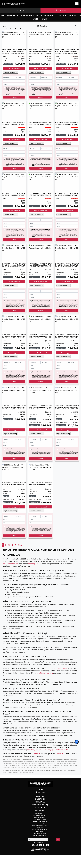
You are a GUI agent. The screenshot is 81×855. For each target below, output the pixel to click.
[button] (77, 742)
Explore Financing (10, 72)
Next (20, 685)
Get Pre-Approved (14, 68)
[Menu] (76, 4)
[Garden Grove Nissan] (13, 4)
